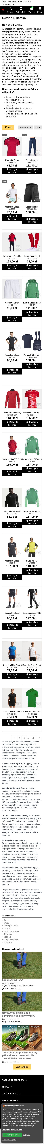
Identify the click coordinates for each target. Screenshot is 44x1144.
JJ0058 (12, 209)
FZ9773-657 (12, 415)
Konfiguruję (26, 1135)
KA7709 (32, 514)
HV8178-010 (12, 714)
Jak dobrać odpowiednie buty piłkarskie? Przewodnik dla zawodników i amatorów (19, 1055)
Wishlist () (9, 4)
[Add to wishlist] (20, 138)
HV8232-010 (12, 514)
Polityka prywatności (12, 1130)
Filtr (10, 127)
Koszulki (7, 928)
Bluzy (6, 920)
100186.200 (12, 305)
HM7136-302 (32, 714)
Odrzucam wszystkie (9, 1140)
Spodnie (7, 937)
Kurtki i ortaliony (11, 931)
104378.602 (31, 415)
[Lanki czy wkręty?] (22, 965)
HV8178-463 (12, 667)
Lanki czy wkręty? (13, 980)
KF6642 (12, 563)
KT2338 (32, 461)
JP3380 (32, 563)
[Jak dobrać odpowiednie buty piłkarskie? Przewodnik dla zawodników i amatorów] (22, 1038)
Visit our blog (22, 1067)
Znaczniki (8, 942)
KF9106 (12, 461)
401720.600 (32, 258)
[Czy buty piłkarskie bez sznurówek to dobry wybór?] (22, 1001)
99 (33, 738)
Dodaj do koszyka (13, 171)
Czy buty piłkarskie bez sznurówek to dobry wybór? (18, 1014)
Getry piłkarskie (11, 926)
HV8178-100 (32, 667)
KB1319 (12, 357)
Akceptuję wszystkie (12, 1135)
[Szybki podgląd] (20, 142)
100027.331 (32, 162)
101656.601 (12, 162)
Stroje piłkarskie (11, 939)
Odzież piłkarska (8, 916)
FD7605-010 (32, 209)
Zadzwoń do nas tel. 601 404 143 (16, 1)
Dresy (6, 923)
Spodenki (8, 934)
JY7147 (12, 615)
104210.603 (12, 258)
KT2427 (32, 305)
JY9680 (32, 615)
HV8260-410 (32, 357)
